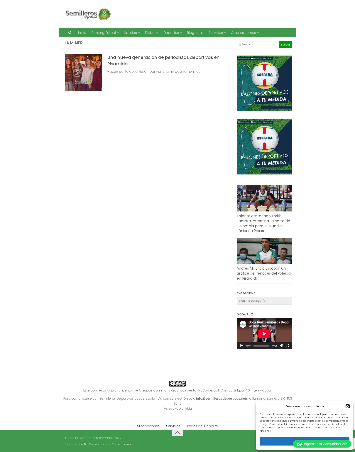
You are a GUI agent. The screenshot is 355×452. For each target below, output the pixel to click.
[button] (347, 406)
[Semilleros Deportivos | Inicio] (88, 14)
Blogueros (195, 32)
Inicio (82, 32)
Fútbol (150, 32)
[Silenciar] (281, 345)
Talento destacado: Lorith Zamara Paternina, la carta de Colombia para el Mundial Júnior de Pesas (263, 223)
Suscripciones (148, 426)
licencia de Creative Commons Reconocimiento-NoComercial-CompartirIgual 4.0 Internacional (196, 390)
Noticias (130, 32)
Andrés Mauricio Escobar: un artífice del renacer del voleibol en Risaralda (264, 273)
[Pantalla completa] (287, 345)
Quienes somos (243, 32)
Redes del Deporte (202, 426)
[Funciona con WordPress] (85, 444)
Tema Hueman (122, 444)
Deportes (171, 32)
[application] (264, 333)
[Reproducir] (241, 345)
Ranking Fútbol (103, 32)
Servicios (216, 32)
